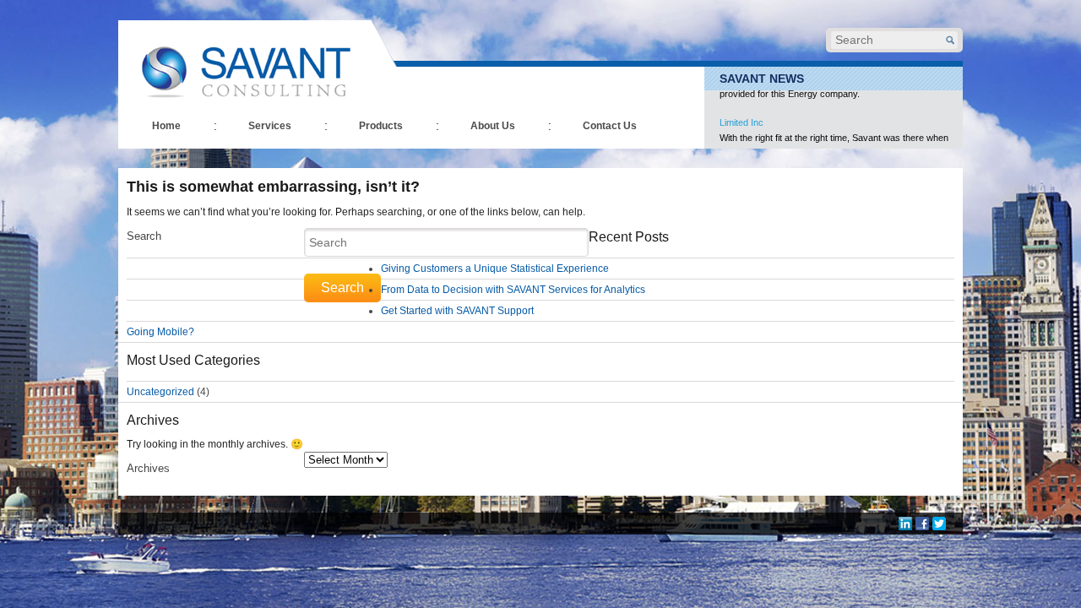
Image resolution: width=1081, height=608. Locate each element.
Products (381, 126)
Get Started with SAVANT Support (457, 311)
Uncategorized (160, 392)
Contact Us (610, 126)
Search (144, 236)
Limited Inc (741, 105)
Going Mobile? (160, 332)
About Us (492, 126)
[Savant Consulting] (245, 61)
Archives (148, 468)
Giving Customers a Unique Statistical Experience (495, 268)
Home (166, 126)
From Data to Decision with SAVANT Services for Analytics (513, 290)
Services (269, 126)
